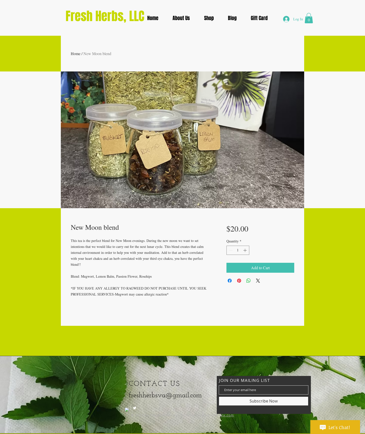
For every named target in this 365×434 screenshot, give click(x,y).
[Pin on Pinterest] (239, 281)
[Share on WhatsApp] (249, 281)
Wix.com (226, 415)
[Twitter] (135, 408)
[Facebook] (127, 410)
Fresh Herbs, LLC (105, 16)
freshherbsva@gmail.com (165, 395)
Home (75, 53)
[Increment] (245, 250)
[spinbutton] (237, 250)
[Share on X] (258, 281)
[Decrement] (230, 250)
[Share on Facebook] (230, 281)
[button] (181, 18)
